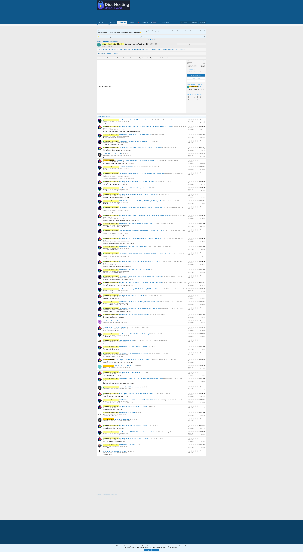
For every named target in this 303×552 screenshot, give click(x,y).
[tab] (149, 39)
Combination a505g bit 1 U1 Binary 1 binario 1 (133, 406)
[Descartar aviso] (204, 31)
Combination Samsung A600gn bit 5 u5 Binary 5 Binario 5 (137, 224)
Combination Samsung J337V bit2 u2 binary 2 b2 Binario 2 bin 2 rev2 (140, 276)
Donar (154, 22)
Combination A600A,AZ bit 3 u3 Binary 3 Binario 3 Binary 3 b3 (138, 194)
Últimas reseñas (102, 25)
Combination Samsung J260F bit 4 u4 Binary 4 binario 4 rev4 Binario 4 (141, 261)
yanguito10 (106, 322)
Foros (101, 22)
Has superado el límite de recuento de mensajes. (173, 49)
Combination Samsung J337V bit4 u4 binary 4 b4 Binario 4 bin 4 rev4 (140, 282)
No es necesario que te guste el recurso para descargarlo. (114, 49)
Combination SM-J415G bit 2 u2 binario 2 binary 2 (134, 314)
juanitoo (106, 341)
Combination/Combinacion (123, 121)
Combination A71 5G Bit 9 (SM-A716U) (114, 451)
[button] (104, 22)
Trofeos (132, 22)
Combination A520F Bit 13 (127, 412)
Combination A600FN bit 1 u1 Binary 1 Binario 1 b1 (135, 438)
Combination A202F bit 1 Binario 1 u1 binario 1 (134, 347)
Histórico (109, 53)
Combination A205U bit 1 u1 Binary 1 (131, 372)
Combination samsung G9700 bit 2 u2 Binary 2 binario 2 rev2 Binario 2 (141, 207)
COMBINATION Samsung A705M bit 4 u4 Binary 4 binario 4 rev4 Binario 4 (142, 230)
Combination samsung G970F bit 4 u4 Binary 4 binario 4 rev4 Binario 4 (141, 238)
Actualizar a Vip (144, 22)
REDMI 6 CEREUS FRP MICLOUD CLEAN (196, 87)
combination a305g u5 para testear (130, 387)
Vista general (101, 53)
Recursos (123, 22)
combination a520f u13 (122, 419)
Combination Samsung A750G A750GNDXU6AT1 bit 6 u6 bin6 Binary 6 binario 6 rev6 (145, 126)
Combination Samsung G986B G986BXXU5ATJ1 (134, 247)
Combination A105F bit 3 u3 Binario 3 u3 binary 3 (134, 334)
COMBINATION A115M (126, 340)
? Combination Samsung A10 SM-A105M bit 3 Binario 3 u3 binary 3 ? (140, 147)
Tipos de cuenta (165, 22)
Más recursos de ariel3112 (195, 84)
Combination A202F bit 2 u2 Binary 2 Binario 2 (133, 353)
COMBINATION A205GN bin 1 (124, 366)
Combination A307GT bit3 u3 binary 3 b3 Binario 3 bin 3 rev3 (138, 400)
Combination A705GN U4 (127, 445)
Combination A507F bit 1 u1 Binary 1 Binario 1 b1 (134, 188)
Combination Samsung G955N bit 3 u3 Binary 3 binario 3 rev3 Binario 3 (141, 173)
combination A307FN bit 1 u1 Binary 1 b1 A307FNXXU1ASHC (138, 393)
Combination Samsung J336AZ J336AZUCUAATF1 (134, 270)
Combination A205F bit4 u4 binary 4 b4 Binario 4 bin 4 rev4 (133, 359)
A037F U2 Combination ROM (112, 154)
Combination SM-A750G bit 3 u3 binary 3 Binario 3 (135, 135)
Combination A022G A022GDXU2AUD (114, 327)
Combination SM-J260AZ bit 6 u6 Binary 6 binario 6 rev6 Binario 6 (139, 302)
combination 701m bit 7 (110, 321)
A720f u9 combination (126, 167)
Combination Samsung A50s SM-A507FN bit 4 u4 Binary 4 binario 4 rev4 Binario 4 (144, 215)
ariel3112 (105, 46)
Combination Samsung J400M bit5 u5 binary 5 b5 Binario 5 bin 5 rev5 (140, 289)
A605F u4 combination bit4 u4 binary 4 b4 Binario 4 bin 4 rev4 (134, 160)
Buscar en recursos (113, 25)
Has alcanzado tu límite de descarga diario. (145, 49)
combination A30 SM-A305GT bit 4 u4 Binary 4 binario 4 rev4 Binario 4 (141, 379)
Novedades (112, 22)
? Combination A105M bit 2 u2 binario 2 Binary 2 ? (134, 141)
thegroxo (106, 446)
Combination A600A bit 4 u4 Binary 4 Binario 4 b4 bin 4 (136, 432)
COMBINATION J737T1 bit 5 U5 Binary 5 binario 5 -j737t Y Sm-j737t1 (140, 201)
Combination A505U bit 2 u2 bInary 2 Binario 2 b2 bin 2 (136, 181)
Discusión (115, 53)
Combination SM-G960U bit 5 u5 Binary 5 (132, 295)
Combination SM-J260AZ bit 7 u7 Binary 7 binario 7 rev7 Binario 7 (139, 308)
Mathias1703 (107, 367)
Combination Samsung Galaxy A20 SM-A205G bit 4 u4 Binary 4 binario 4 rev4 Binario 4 (146, 253)
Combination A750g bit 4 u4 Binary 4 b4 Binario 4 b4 (135, 120)
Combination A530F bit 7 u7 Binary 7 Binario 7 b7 (134, 425)
